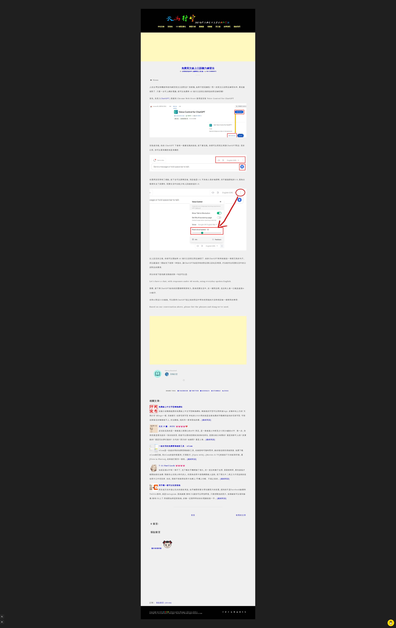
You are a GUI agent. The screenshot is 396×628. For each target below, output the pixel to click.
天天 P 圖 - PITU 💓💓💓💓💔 (173, 426)
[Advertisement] (198, 47)
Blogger (183, 612)
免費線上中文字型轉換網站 (171, 407)
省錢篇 (209, 26)
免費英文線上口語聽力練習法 (198, 68)
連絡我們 (237, 26)
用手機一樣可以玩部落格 (170, 485)
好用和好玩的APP (187, 71)
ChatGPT (165, 98)
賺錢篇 (201, 26)
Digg (226, 391)
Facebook (183, 391)
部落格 (170, 26)
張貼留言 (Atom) (164, 602)
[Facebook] (223, 612)
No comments (211, 71)
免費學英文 (196, 71)
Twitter (195, 391)
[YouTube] (237, 612)
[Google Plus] (228, 612)
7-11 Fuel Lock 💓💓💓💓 (172, 465)
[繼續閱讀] (206, 420)
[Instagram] (234, 612)
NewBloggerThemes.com (193, 613)
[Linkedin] (231, 612)
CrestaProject (162, 613)
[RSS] (245, 612)
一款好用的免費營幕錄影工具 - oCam (176, 446)
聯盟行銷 (192, 26)
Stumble (217, 391)
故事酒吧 (227, 26)
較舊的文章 (241, 515)
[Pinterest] (240, 612)
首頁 (193, 515)
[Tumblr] (243, 612)
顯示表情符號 (157, 548)
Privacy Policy (192, 612)
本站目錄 (161, 26)
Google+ (206, 391)
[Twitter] (226, 612)
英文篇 (218, 26)
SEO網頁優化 (181, 26)
